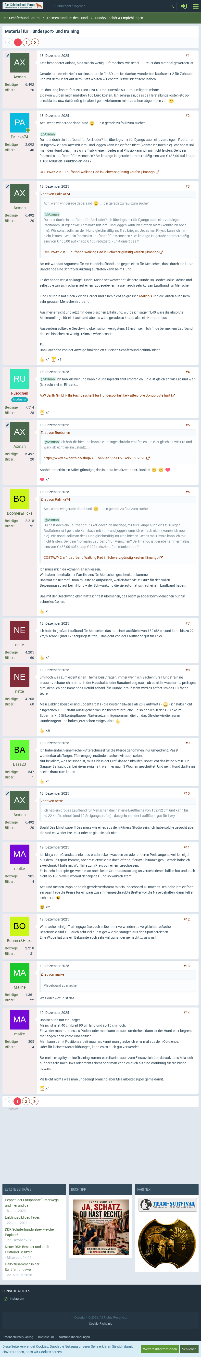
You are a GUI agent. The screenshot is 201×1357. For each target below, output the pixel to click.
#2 (188, 116)
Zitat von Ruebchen (55, 433)
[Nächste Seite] (35, 42)
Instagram (16, 1298)
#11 (187, 847)
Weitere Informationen (160, 1349)
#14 (187, 1013)
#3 (188, 186)
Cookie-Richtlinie (100, 1323)
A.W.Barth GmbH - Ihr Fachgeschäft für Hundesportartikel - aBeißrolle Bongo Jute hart (105, 395)
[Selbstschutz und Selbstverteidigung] (166, 1243)
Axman (49, 134)
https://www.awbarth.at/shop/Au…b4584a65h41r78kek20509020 (94, 458)
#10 (187, 793)
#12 (187, 919)
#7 (188, 623)
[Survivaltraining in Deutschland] (167, 1206)
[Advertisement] (100, 1145)
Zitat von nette (52, 801)
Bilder (9, 90)
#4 (188, 372)
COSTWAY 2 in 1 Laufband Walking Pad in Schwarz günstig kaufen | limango (97, 172)
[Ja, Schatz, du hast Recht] (100, 1227)
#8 (188, 670)
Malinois (145, 296)
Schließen (189, 1349)
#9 (188, 743)
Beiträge (11, 84)
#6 (188, 492)
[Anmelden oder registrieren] (184, 6)
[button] (195, 6)
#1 (188, 56)
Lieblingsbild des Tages (22, 1217)
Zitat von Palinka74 (55, 194)
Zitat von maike (52, 974)
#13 (187, 966)
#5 (188, 425)
